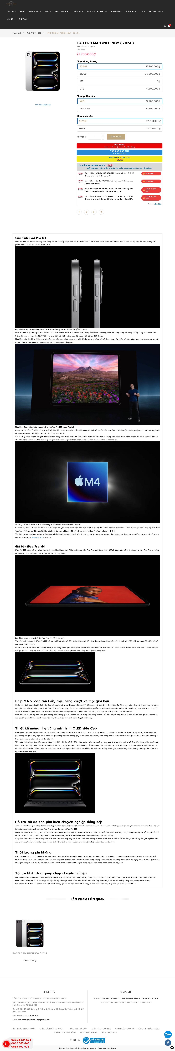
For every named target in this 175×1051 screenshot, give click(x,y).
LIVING (10, 19)
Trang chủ (17, 33)
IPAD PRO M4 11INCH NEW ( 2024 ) (30, 955)
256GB (83, 66)
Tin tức (23, 19)
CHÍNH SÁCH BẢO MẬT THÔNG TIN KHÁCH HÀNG (137, 1029)
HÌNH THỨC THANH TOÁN (23, 1029)
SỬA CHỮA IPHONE (89, 1032)
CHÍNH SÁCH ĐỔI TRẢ (101, 1029)
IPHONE (10, 11)
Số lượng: (81, 137)
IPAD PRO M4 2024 (34, 33)
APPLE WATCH (61, 11)
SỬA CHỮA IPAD (109, 1032)
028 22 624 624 (30, 1015)
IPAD (21, 11)
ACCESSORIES (155, 11)
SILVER (82, 121)
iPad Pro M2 (37, 537)
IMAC (47, 11)
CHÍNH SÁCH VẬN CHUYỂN (51, 1029)
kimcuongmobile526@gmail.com (33, 1019)
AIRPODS (77, 11)
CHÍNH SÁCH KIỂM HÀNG (65, 1032)
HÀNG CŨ (115, 11)
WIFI (82, 101)
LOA (142, 11)
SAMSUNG (130, 11)
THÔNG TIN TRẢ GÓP (77, 1029)
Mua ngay (116, 136)
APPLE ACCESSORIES (96, 11)
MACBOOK (34, 11)
